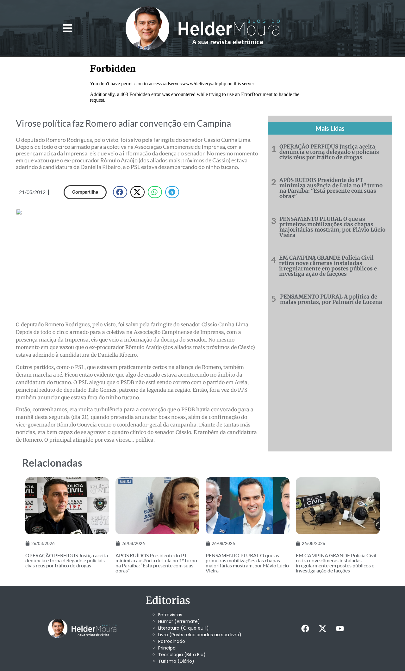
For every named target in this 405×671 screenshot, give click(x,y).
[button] (67, 28)
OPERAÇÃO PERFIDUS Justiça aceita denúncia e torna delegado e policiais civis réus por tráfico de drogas (329, 152)
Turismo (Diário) (176, 661)
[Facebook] (305, 628)
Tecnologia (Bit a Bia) (182, 654)
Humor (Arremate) (179, 621)
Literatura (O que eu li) (183, 628)
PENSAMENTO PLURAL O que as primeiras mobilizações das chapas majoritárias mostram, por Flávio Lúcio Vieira (332, 227)
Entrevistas (170, 615)
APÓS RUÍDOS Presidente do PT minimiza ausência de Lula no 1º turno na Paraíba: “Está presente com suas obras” (331, 188)
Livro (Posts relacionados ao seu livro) (199, 635)
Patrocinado (171, 641)
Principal (167, 648)
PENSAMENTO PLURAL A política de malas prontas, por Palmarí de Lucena (331, 299)
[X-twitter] (322, 628)
